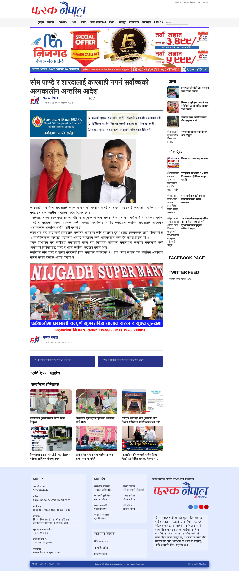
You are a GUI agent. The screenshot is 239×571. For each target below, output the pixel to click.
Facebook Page (187, 258)
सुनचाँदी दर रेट (101, 547)
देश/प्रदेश (63, 22)
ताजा (172, 81)
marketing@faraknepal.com (51, 509)
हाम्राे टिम (99, 478)
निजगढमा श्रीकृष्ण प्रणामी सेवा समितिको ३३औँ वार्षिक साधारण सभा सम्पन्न (194, 106)
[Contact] (206, 507)
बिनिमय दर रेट (101, 541)
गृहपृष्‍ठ (41, 22)
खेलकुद (122, 22)
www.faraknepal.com (47, 552)
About (34, 564)
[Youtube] (201, 507)
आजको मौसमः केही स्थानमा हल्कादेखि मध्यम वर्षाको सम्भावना (193, 199)
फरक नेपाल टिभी (98, 22)
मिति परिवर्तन (100, 554)
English (158, 22)
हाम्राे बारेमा (39, 478)
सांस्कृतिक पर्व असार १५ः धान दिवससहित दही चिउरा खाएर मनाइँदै (194, 176)
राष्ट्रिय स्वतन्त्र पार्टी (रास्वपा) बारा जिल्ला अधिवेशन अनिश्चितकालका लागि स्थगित (141, 422)
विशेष (111, 22)
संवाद (83, 22)
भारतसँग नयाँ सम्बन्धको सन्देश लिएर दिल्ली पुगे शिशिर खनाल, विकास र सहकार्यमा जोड (139, 458)
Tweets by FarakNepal (179, 279)
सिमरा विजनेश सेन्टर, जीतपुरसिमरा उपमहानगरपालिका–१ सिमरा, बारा (51, 521)
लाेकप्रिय (176, 152)
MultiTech (203, 564)
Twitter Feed (184, 272)
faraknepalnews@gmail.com (51, 500)
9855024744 (40, 490)
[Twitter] (196, 507)
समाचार (50, 22)
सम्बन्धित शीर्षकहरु (45, 384)
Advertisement (54, 564)
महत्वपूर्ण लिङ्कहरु (104, 533)
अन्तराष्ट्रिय (146, 22)
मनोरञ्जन (134, 22)
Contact (43, 564)
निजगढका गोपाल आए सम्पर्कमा (194, 158)
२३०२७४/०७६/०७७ (42, 542)
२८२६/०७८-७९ (40, 532)
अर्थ (74, 22)
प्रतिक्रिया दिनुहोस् (45, 372)
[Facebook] (190, 507)
